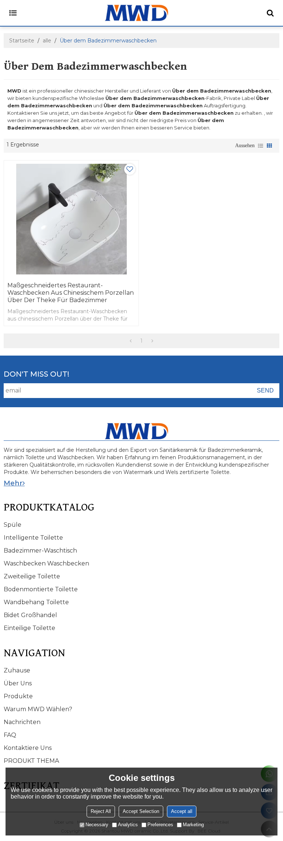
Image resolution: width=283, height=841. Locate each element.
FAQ (10, 734)
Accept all (181, 811)
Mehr (13, 483)
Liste (260, 145)
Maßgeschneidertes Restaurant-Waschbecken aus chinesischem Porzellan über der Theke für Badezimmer (70, 293)
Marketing (193, 824)
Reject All (101, 811)
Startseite (21, 40)
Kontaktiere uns (28, 747)
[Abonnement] (265, 390)
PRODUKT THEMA (31, 760)
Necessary (96, 824)
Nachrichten (22, 722)
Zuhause (17, 670)
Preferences (160, 824)
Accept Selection (141, 811)
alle (47, 40)
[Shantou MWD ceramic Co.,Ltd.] (141, 13)
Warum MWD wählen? (38, 709)
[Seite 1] (130, 340)
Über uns (18, 683)
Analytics (128, 824)
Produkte (18, 696)
